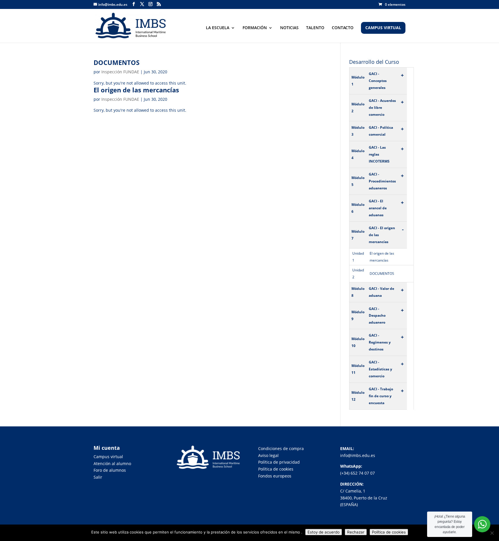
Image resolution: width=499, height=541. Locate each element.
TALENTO (315, 28)
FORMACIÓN (255, 28)
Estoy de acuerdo (324, 532)
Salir (98, 477)
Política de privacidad (279, 462)
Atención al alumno (112, 463)
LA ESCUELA (217, 28)
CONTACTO (342, 28)
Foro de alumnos (110, 470)
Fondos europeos (274, 476)
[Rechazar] (492, 533)
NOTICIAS (289, 28)
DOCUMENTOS (116, 62)
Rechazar (355, 532)
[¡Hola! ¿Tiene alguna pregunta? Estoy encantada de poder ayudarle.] (482, 524)
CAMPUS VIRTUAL (383, 28)
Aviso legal (268, 455)
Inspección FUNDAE (120, 71)
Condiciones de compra (281, 448)
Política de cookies (275, 469)
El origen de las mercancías (136, 89)
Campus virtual (108, 456)
